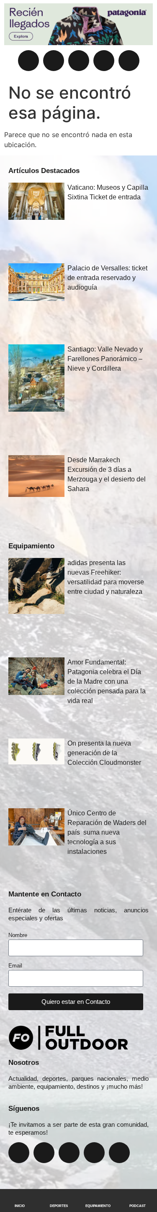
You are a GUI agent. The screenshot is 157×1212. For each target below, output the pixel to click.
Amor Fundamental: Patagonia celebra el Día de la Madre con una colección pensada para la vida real (106, 681)
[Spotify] (128, 60)
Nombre (17, 935)
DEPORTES (59, 1206)
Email (15, 966)
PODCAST (137, 1206)
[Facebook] (28, 60)
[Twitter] (78, 60)
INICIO (20, 1206)
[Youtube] (103, 60)
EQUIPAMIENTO (98, 1206)
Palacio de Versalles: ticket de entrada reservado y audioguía (107, 278)
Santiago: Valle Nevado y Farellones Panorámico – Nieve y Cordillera (105, 359)
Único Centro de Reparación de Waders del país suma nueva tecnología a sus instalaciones (107, 832)
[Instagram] (53, 60)
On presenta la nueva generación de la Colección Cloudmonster (104, 753)
